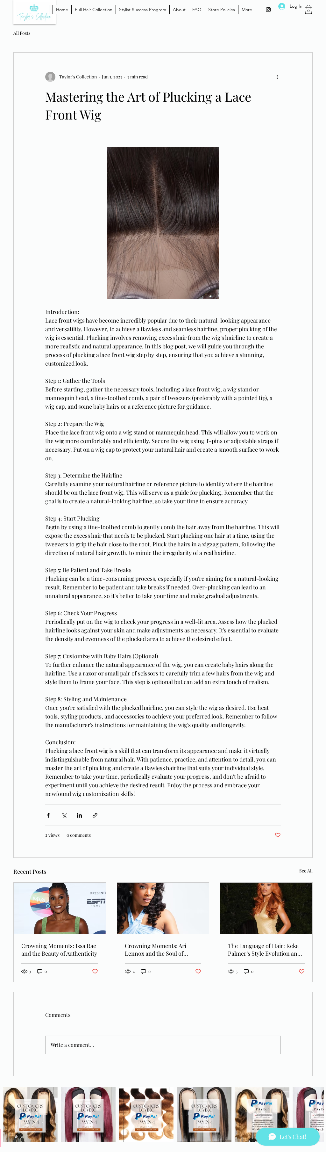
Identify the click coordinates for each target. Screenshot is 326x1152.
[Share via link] (95, 815)
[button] (308, 9)
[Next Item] (312, 1115)
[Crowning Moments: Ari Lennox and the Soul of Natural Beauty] (163, 908)
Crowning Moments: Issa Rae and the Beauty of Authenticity (59, 949)
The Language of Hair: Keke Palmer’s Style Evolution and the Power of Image (264, 949)
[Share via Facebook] (48, 815)
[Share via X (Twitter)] (64, 815)
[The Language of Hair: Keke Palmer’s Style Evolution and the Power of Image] (266, 908)
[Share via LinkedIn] (79, 815)
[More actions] (277, 77)
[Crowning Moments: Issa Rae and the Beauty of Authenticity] (60, 908)
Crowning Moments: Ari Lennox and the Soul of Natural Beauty (155, 949)
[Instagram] (268, 9)
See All (306, 871)
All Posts (21, 33)
